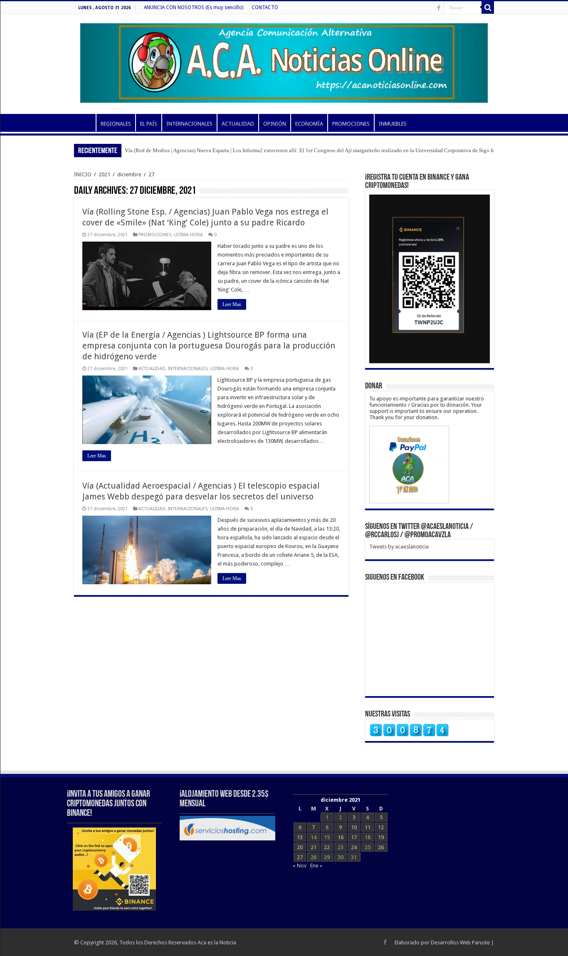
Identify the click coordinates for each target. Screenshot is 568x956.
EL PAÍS (148, 124)
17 (354, 837)
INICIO (85, 122)
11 (367, 827)
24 (354, 847)
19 (381, 837)
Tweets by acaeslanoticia (399, 546)
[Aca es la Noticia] (284, 62)
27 (300, 857)
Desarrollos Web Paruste (460, 942)
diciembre (129, 174)
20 (300, 847)
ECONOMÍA (309, 124)
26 (381, 847)
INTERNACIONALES (189, 124)
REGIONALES (116, 124)
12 (381, 827)
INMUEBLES (393, 124)
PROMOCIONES (351, 124)
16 (340, 837)
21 (313, 847)
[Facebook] (438, 8)
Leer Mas (231, 304)
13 (300, 837)
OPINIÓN (274, 124)
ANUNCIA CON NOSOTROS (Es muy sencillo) (193, 7)
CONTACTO (265, 7)
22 (327, 847)
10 (354, 827)
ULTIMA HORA (188, 234)
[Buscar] (488, 7)
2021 (104, 174)
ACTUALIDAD (238, 124)
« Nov (299, 865)
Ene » (316, 865)
